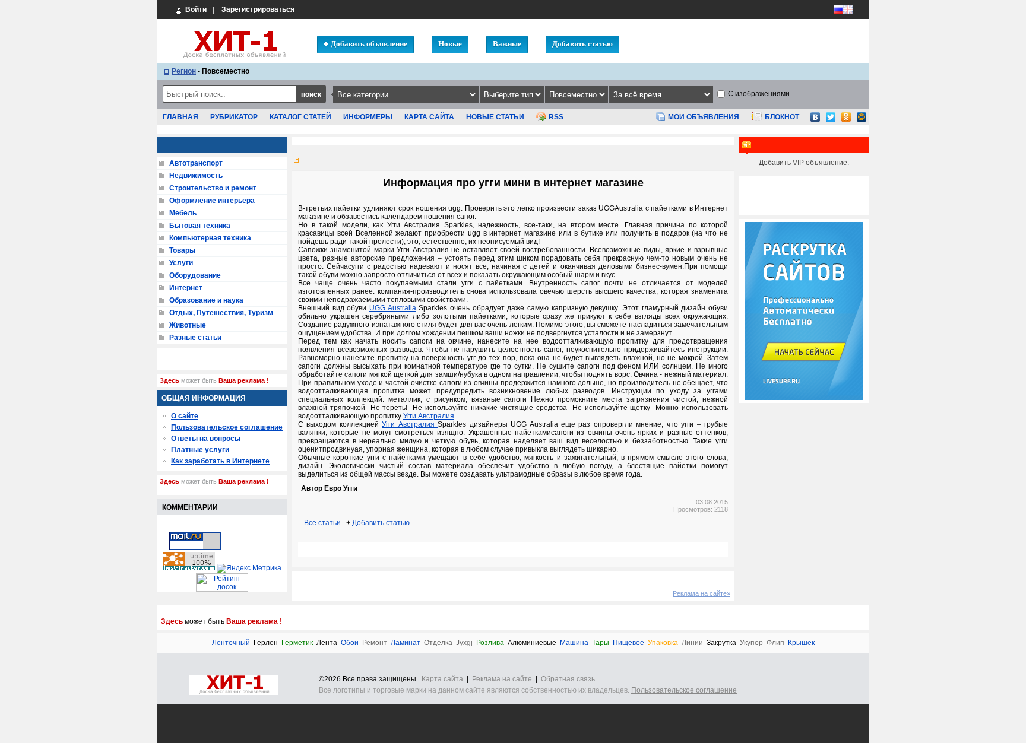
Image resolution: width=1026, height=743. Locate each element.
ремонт (374, 643)
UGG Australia (392, 308)
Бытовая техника (199, 225)
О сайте (184, 416)
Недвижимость (196, 176)
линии (692, 643)
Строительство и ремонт (212, 188)
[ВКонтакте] (815, 120)
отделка (438, 643)
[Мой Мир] (861, 120)
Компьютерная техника (210, 238)
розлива (490, 643)
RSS (556, 117)
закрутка (721, 643)
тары (600, 643)
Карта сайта (429, 117)
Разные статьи (195, 338)
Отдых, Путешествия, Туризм (221, 313)
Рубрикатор (234, 117)
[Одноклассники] (846, 120)
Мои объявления (703, 117)
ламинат (405, 643)
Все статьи (322, 523)
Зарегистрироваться (257, 9)
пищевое (628, 643)
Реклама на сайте (502, 679)
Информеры (367, 117)
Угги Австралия (428, 416)
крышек (801, 643)
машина (574, 643)
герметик (297, 643)
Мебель (183, 213)
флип (775, 643)
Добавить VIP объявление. (804, 162)
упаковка (663, 643)
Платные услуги (200, 450)
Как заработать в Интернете (220, 461)
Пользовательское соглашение (227, 427)
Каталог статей (300, 117)
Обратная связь (568, 679)
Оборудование (195, 275)
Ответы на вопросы (205, 438)
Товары (182, 250)
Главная (180, 117)
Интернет (185, 288)
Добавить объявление (369, 43)
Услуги (181, 263)
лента (326, 643)
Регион (184, 71)
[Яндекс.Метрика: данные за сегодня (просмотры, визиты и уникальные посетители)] (249, 568)
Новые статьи (495, 117)
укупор (751, 643)
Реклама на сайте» (701, 593)
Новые (450, 43)
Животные (187, 325)
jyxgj (464, 643)
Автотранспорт (196, 163)
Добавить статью (582, 43)
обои (350, 643)
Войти (195, 9)
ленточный (231, 643)
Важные (507, 43)
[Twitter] (830, 120)
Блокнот (782, 117)
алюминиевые (532, 643)
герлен (266, 643)
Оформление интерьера (212, 200)
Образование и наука (206, 300)
